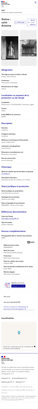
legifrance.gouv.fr (6, 382)
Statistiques (18, 390)
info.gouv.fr (4, 378)
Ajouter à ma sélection (33, 22)
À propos (28, 387)
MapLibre (5, 346)
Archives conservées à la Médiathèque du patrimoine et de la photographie (16, 308)
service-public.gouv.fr (18, 378)
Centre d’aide (28, 390)
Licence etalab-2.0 (11, 400)
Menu (35, 2)
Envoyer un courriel (18, 286)
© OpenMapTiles (27, 346)
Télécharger (21, 22)
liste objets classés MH (8, 218)
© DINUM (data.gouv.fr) (15, 346)
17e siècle (4, 174)
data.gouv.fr (19, 382)
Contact (21, 387)
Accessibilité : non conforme (8, 387)
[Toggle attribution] (35, 346)
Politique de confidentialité (17, 396)
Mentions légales (5, 396)
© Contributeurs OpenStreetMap (10, 348)
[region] (19, 336)
